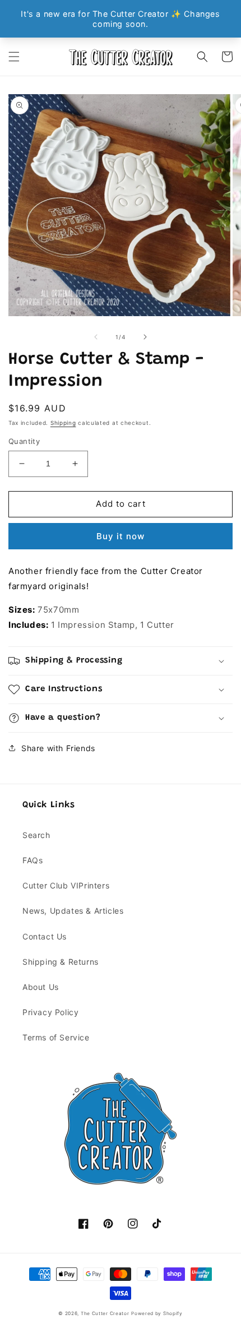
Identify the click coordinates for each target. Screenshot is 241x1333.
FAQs (32, 860)
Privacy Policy (50, 1012)
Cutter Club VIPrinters (65, 885)
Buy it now (120, 536)
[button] (14, 56)
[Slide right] (145, 337)
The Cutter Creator (105, 1313)
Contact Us (44, 936)
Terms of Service (56, 1037)
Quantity (24, 441)
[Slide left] (96, 337)
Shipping (63, 422)
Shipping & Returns (60, 961)
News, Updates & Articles (72, 910)
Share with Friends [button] (58, 748)
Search (36, 835)
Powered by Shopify (157, 1313)
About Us (40, 987)
